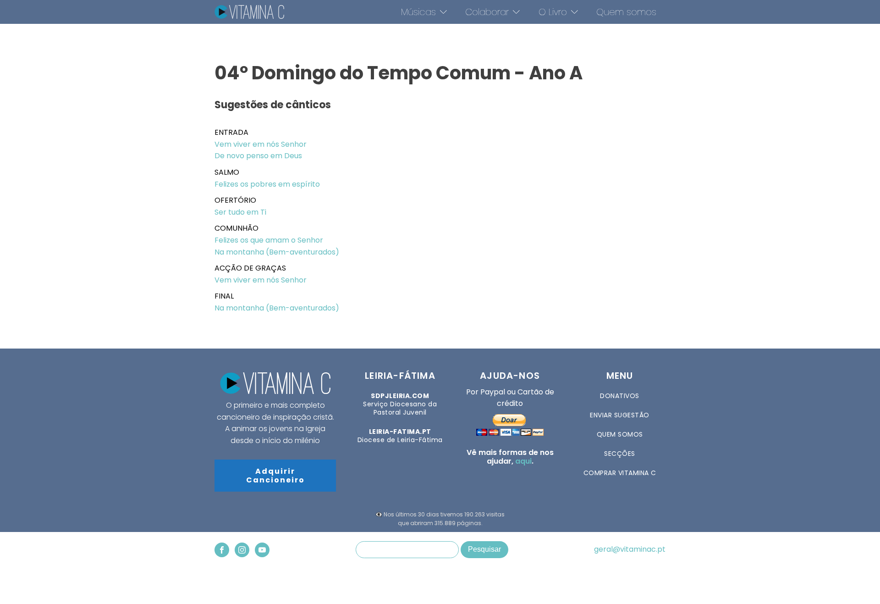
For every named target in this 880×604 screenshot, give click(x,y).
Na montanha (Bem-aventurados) (276, 252)
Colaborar (487, 12)
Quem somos (626, 12)
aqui (523, 461)
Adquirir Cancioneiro (275, 475)
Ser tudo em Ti (240, 212)
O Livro (553, 12)
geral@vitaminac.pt (630, 549)
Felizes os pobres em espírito (267, 184)
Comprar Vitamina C (619, 472)
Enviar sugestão (619, 415)
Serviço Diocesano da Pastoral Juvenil (400, 404)
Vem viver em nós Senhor (260, 144)
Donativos (619, 395)
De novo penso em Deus (258, 155)
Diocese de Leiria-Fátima (400, 435)
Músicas (418, 12)
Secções (619, 453)
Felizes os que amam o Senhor (268, 240)
